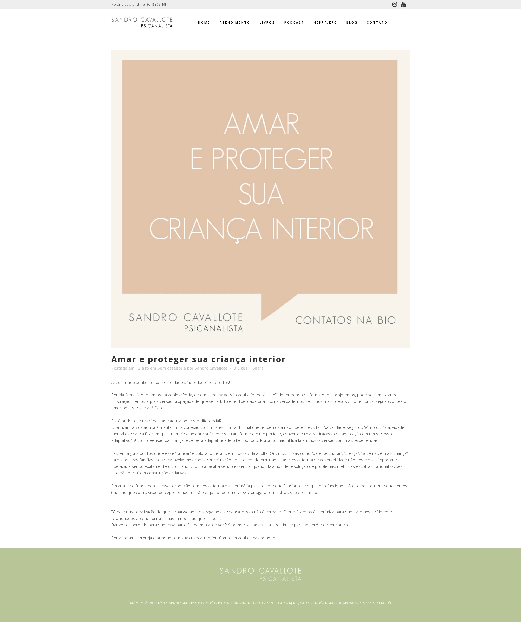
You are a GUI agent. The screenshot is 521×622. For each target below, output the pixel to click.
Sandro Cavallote (211, 368)
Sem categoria (171, 368)
